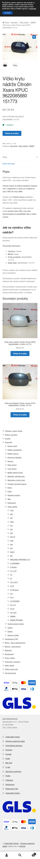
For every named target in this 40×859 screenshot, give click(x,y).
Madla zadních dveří (15, 472)
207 (11, 518)
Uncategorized (10, 673)
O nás (7, 767)
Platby (7, 775)
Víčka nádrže (24, 22)
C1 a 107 (13, 571)
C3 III (12, 586)
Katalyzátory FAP (11, 639)
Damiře (22, 846)
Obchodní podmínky (13, 771)
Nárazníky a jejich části (16, 480)
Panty (10, 488)
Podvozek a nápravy (12, 662)
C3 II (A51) (14, 582)
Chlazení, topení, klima (13, 431)
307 (11, 529)
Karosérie (14, 22)
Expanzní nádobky (15, 457)
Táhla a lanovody (11, 669)
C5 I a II (13, 605)
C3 (11, 578)
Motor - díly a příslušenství (15, 643)
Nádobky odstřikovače (16, 476)
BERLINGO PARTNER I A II (20, 559)
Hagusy (10, 461)
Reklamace (9, 784)
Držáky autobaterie (15, 450)
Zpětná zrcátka (13, 635)
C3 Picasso (14, 590)
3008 (12, 522)
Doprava (8, 750)
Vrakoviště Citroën (12, 737)
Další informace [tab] (9, 163)
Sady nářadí (9, 665)
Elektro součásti (11, 435)
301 (11, 525)
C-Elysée (13, 567)
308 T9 (12, 537)
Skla (9, 499)
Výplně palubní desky (16, 624)
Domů (7, 22)
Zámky (10, 631)
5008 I (12, 552)
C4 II (11, 597)
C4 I (11, 594)
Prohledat (20, 855)
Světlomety (12, 503)
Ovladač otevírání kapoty (17, 484)
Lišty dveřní (12, 469)
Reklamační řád (11, 788)
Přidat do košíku (12, 133)
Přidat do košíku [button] (20, 353)
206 (11, 514)
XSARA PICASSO (16, 620)
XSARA (33, 22)
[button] (34, 37)
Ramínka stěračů (14, 495)
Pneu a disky (10, 658)
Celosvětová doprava (13, 745)
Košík (7, 758)
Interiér (7, 438)
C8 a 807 (13, 612)
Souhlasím (7, 13)
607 (11, 556)
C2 (11, 575)
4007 (12, 541)
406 (11, 544)
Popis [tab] (5, 157)
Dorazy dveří (12, 446)
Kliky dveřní (12, 465)
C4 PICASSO (14, 601)
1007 (12, 510)
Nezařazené (9, 654)
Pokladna (9, 780)
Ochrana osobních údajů (15, 741)
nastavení (32, 9)
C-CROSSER (14, 563)
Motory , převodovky (13, 646)
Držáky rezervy (13, 454)
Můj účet (8, 762)
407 (11, 548)
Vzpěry (10, 628)
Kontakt (8, 754)
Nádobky (8, 650)
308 (11, 533)
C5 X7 (12, 609)
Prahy (10, 491)
